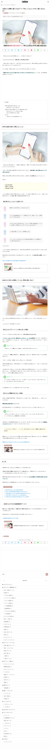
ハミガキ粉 (7, 706)
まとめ (6, 114)
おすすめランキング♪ (9, 709)
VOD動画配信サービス (9, 717)
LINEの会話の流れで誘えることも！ (13, 105)
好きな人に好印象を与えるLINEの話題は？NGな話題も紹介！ (27, 268)
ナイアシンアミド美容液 (10, 598)
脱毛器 (7, 655)
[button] (5, 50)
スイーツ (6, 715)
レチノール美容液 (9, 603)
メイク (6, 728)
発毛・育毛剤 (7, 696)
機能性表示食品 (8, 666)
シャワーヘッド (8, 741)
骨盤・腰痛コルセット (9, 645)
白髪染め (6, 698)
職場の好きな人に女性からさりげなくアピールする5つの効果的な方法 (29, 449)
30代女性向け (7, 733)
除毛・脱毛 (7, 653)
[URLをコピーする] (44, 50)
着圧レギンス (7, 650)
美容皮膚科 (7, 687)
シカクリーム (7, 624)
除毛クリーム (8, 658)
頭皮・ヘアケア (8, 690)
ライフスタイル (8, 712)
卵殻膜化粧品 (7, 626)
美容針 (6, 629)
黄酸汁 (6, 682)
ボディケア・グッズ (9, 642)
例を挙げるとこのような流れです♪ (13, 107)
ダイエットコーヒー (8, 669)
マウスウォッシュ (8, 704)
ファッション (7, 725)
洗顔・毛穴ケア (8, 632)
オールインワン (8, 637)
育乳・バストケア (8, 648)
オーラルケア (7, 701)
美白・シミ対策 (8, 618)
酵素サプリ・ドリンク (9, 674)
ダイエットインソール (9, 664)
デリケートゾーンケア (9, 639)
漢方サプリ (7, 679)
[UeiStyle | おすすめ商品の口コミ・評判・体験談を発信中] (25, 2)
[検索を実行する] (47, 574)
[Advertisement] (25, 87)
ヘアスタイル (7, 723)
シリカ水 (6, 671)
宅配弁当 (6, 677)
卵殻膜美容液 (8, 608)
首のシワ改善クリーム (9, 590)
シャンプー (7, 693)
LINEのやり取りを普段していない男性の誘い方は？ (16, 109)
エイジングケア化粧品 (9, 616)
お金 (5, 731)
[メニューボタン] (2, 2)
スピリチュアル (8, 584)
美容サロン (7, 685)
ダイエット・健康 (8, 661)
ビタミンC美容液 (9, 600)
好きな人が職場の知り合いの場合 (13, 112)
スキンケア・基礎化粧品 (10, 587)
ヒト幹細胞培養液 (9, 605)
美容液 (6, 592)
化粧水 (6, 634)
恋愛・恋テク (6, 536)
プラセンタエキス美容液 (10, 611)
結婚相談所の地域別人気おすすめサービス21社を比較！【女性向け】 (29, 525)
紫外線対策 (7, 621)
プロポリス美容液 (9, 595)
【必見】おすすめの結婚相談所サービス (14, 116)
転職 (5, 736)
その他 (6, 739)
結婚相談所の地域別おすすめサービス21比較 (10, 518)
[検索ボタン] (48, 2)
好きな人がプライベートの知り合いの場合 (15, 111)
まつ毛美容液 (8, 613)
